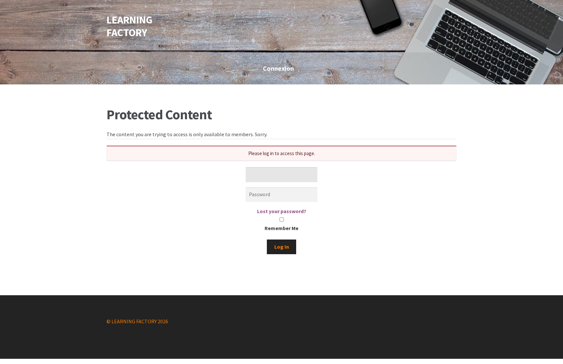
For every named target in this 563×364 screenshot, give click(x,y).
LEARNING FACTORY (129, 26)
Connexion (278, 68)
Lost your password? (281, 211)
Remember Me (281, 228)
